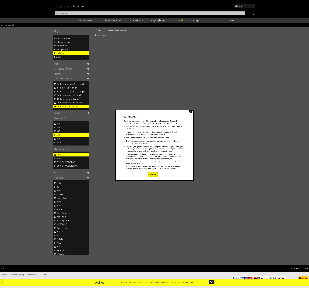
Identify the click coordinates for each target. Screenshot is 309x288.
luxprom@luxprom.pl (157, 134)
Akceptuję (153, 174)
